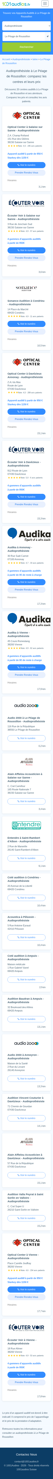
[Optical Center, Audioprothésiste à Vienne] (26, 1243)
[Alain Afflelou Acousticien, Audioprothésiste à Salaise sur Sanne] (26, 763)
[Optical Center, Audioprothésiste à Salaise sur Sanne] (26, 116)
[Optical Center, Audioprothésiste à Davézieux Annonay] (26, 362)
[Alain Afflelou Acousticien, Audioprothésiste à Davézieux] (26, 1143)
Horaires (12, 180)
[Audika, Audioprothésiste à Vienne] (29, 621)
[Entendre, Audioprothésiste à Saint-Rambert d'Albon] (26, 826)
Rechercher (26, 47)
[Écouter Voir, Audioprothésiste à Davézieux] (26, 450)
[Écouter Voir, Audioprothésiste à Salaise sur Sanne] (26, 203)
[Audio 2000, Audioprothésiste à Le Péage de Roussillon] (26, 706)
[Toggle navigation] (45, 3)
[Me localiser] (48, 36)
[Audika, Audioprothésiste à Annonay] (29, 535)
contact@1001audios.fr (26, 1461)
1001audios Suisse (26, 1469)
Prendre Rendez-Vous (26, 172)
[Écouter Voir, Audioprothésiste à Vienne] (26, 1328)
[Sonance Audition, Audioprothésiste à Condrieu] (26, 289)
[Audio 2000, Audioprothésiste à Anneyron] (26, 1044)
